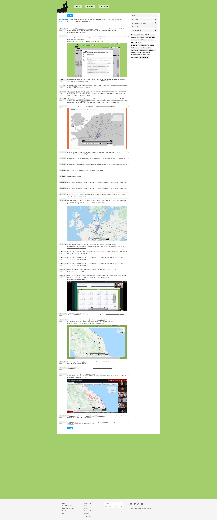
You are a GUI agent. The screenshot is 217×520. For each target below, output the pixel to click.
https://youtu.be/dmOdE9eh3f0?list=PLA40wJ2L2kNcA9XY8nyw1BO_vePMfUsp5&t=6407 (77, 377)
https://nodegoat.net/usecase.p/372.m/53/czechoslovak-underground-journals (77, 39)
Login (107, 503)
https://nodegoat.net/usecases (94, 41)
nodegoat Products (68, 508)
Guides (86, 505)
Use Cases (65, 511)
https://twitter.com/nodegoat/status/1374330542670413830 (77, 32)
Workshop (104, 6)
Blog (85, 508)
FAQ (63, 513)
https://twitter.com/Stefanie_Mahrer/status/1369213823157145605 (106, 106)
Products (90, 6)
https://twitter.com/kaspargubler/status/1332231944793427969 (77, 279)
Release (86, 513)
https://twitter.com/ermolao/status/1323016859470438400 (103, 368)
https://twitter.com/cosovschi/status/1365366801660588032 (95, 170)
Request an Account (111, 507)
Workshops (87, 516)
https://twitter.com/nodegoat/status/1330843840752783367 (115, 314)
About (78, 6)
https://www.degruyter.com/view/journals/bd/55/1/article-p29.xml (77, 204)
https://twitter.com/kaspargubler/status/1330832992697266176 (77, 363)
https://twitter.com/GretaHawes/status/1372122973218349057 (79, 81)
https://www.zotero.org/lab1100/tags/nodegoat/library (77, 248)
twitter (60, 21)
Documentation (89, 511)
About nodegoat (67, 505)
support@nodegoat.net (144, 508)
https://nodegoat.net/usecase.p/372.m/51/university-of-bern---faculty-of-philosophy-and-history (77, 271)
